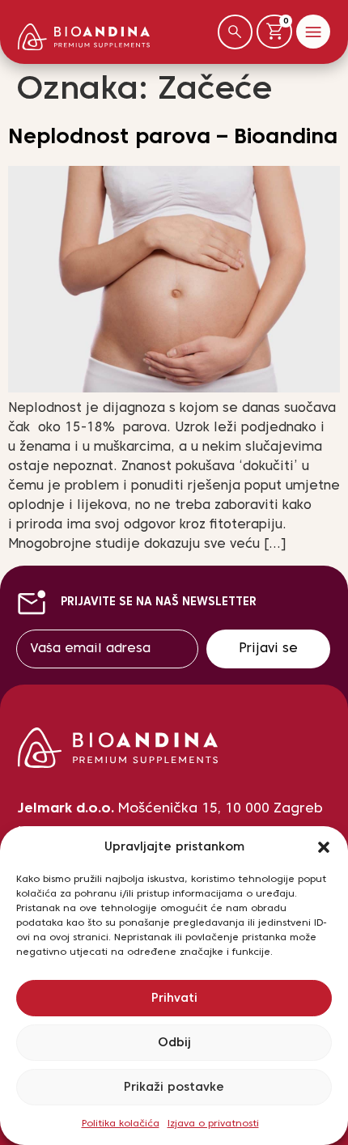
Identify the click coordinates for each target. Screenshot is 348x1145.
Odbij (174, 1043)
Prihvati (174, 998)
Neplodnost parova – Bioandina (172, 138)
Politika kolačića (120, 1124)
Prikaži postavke (174, 1087)
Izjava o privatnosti (213, 1124)
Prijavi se (268, 649)
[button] (324, 847)
